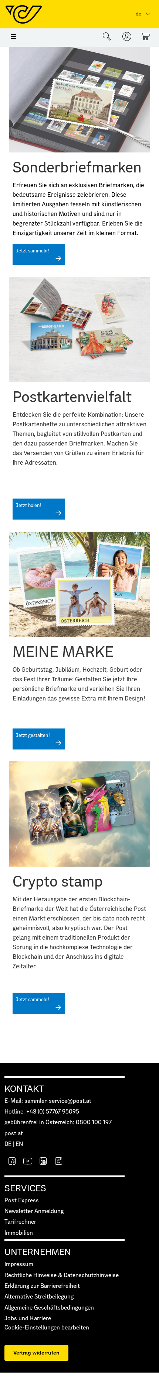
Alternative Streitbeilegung (39, 1297)
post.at (13, 1133)
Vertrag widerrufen (36, 1353)
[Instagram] (59, 1162)
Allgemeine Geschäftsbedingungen (49, 1308)
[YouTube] (27, 1162)
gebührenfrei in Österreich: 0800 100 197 (58, 1122)
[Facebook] (12, 1162)
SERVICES (25, 1188)
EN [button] (19, 1144)
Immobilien (18, 1233)
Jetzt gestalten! (33, 735)
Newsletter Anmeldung (34, 1211)
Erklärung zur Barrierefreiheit (42, 1286)
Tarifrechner (20, 1222)
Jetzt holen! (28, 505)
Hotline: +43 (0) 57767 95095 (41, 1112)
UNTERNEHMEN (37, 1252)
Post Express (21, 1200)
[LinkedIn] (43, 1162)
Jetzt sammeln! (32, 251)
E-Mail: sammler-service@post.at (47, 1101)
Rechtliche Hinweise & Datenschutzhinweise (61, 1275)
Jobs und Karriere (27, 1318)
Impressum (18, 1264)
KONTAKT (24, 1089)
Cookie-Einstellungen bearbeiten (46, 1328)
